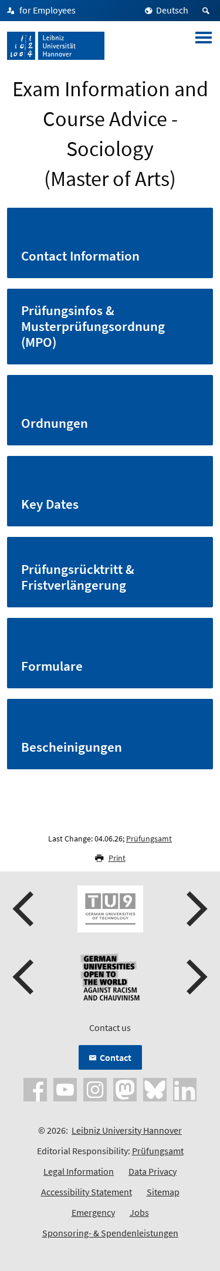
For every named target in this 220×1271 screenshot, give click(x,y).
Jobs (139, 1212)
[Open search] (207, 10)
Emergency (93, 1212)
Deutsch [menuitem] (172, 10)
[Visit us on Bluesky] (155, 1088)
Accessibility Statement (86, 1192)
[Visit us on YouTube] (65, 1088)
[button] (24, 909)
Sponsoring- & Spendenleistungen (110, 1233)
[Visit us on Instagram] (95, 1088)
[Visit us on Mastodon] (125, 1088)
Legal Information (78, 1171)
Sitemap (163, 1192)
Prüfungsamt (149, 838)
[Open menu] (203, 46)
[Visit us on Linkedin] (184, 1088)
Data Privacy (152, 1171)
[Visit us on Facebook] (35, 1088)
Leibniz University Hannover (127, 1130)
